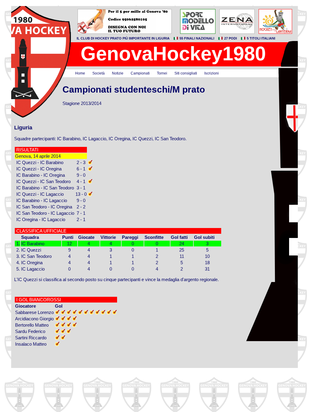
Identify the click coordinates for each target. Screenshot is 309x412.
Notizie (117, 73)
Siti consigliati (185, 73)
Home (80, 73)
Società (98, 73)
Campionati (140, 73)
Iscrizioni (211, 73)
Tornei (162, 73)
